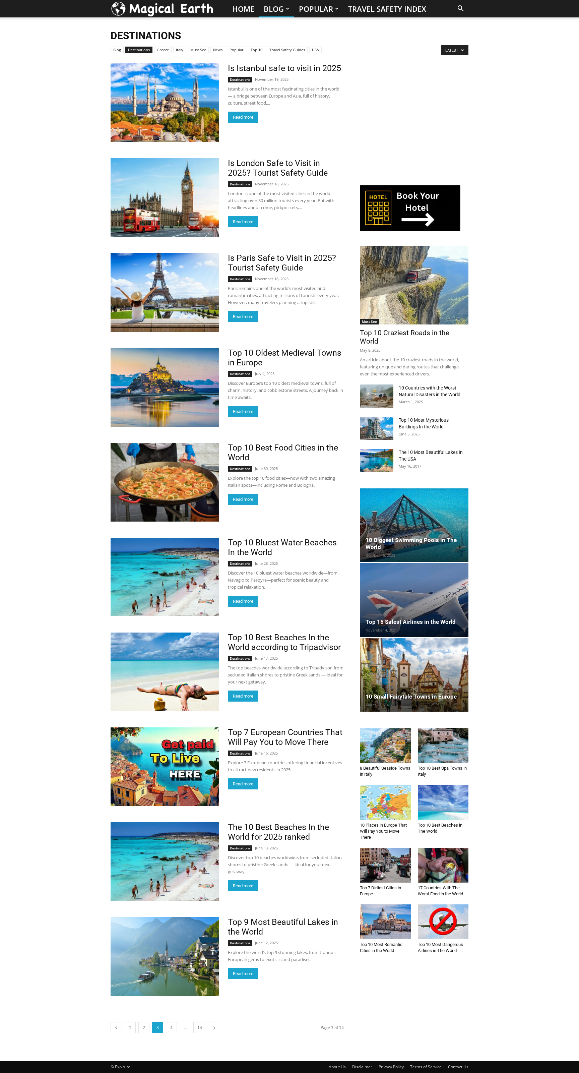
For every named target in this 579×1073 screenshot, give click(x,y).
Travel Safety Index (387, 9)
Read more (243, 117)
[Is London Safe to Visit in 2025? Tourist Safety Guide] (165, 197)
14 (199, 1027)
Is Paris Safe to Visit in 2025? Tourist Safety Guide (282, 263)
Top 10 (256, 49)
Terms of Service (426, 1067)
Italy (179, 49)
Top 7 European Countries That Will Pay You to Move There (285, 737)
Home (243, 9)
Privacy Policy (391, 1067)
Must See (198, 49)
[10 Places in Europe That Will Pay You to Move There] (385, 802)
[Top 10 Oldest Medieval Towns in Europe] (165, 387)
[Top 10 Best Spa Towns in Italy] (443, 745)
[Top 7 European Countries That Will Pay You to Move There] (165, 766)
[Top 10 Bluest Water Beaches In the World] (165, 577)
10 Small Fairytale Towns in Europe (411, 696)
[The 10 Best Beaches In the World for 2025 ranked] (165, 861)
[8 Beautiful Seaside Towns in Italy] (385, 745)
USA (315, 49)
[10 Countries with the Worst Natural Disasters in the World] (376, 396)
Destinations (139, 49)
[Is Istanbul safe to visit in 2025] (165, 102)
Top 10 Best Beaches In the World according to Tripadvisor (284, 642)
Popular (316, 9)
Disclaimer (362, 1067)
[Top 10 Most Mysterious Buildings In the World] (376, 428)
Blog (274, 9)
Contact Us (458, 1067)
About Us (337, 1067)
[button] (460, 9)
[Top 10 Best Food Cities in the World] (165, 482)
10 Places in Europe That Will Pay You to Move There (383, 831)
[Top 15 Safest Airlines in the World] (414, 600)
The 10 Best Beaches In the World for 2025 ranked (278, 832)
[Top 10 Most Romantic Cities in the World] (385, 921)
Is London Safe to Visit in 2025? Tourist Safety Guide (278, 168)
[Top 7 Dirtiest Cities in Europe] (385, 865)
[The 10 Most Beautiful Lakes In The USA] (376, 460)
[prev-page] (116, 1027)
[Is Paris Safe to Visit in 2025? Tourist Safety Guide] (165, 292)
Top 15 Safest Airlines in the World (411, 621)
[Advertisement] (410, 124)
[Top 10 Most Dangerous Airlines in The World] (443, 921)
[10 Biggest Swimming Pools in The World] (414, 525)
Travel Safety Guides (287, 49)
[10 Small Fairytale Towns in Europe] (414, 675)
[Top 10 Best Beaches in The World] (443, 802)
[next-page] (214, 1027)
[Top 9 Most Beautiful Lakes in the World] (165, 956)
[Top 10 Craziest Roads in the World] (414, 285)
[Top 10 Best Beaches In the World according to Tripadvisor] (165, 672)
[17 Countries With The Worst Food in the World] (443, 865)
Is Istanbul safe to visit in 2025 (284, 68)
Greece (163, 49)
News (217, 49)
